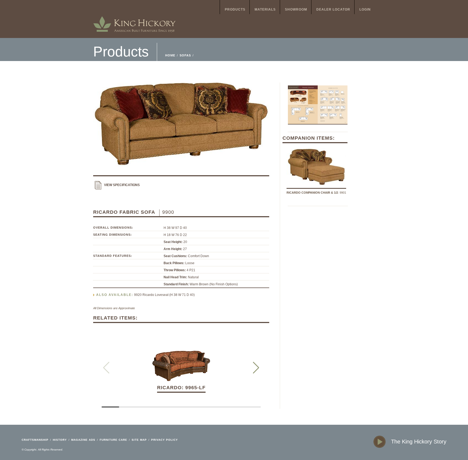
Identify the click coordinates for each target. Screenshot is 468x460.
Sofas (185, 55)
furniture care (113, 439)
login (365, 9)
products (235, 9)
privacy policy (164, 439)
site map (139, 439)
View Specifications (122, 185)
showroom (296, 9)
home (134, 19)
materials (265, 9)
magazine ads (83, 439)
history (60, 439)
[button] (256, 368)
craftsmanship (35, 439)
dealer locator (333, 9)
